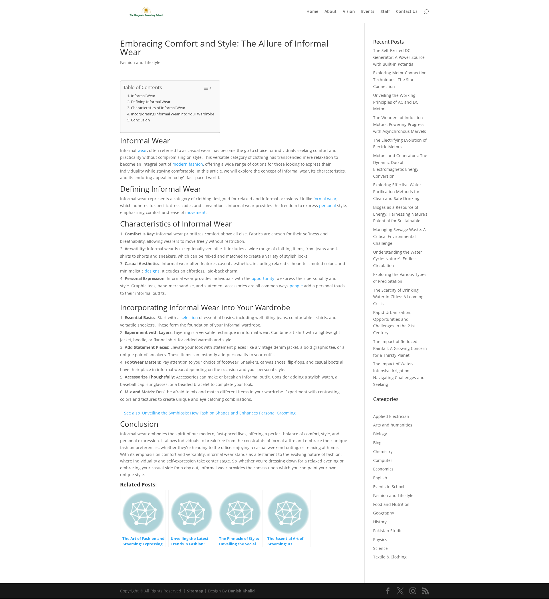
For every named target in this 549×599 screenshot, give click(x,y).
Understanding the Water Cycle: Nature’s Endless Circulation (397, 259)
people (296, 286)
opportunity (263, 278)
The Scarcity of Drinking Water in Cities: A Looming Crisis (398, 296)
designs (152, 271)
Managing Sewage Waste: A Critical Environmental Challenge (399, 236)
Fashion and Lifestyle (140, 62)
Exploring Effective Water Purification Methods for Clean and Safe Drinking (397, 191)
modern (180, 164)
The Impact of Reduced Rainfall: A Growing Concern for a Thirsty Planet (400, 348)
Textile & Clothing (390, 557)
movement (195, 212)
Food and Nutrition (391, 504)
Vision (349, 11)
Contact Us (406, 11)
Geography (383, 513)
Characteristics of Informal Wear (158, 107)
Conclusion (140, 120)
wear (142, 150)
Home (312, 11)
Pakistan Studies (389, 530)
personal (327, 205)
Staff (385, 11)
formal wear (325, 198)
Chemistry (383, 451)
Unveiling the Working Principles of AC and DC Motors (395, 102)
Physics (380, 539)
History (380, 521)
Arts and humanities (392, 425)
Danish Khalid (241, 591)
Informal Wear (143, 95)
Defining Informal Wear (150, 101)
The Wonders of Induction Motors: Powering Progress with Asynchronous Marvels (399, 124)
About (331, 11)
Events (367, 11)
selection (189, 317)
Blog (377, 442)
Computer (382, 460)
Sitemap (195, 591)
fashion (196, 164)
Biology (380, 433)
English (380, 477)
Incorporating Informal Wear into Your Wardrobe (172, 114)
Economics (383, 469)
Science (380, 548)
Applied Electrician (391, 416)
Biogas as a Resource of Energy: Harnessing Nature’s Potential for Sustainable (400, 214)
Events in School (388, 486)
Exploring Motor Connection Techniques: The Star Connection (400, 79)
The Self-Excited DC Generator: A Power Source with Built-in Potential (399, 57)
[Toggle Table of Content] (207, 88)
